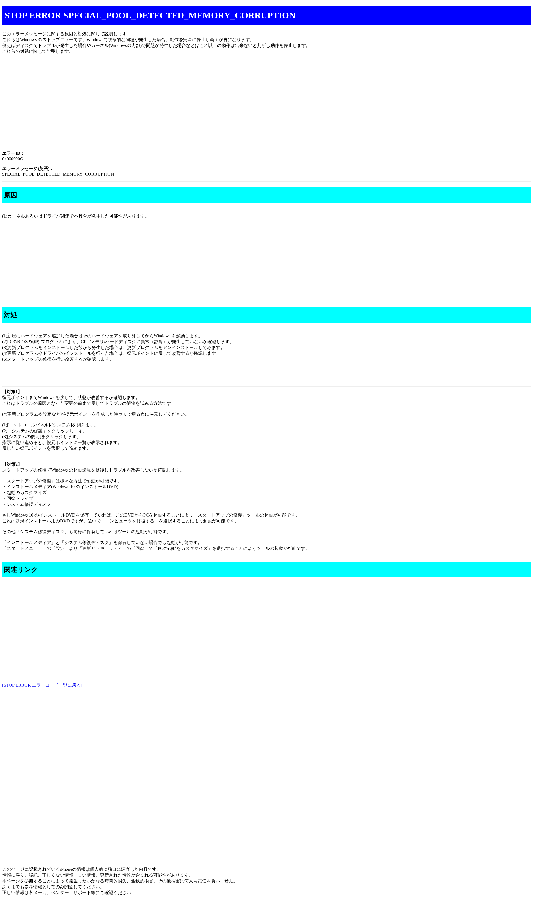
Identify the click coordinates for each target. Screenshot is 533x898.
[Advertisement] (168, 107)
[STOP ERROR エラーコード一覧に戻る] (42, 685)
